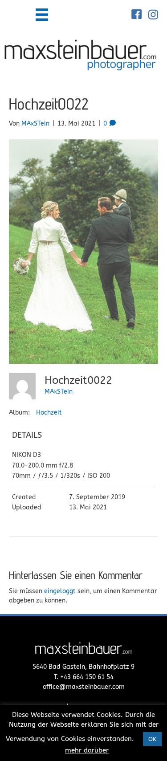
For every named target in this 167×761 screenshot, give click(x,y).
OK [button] (152, 739)
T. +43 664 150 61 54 (84, 677)
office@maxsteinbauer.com (84, 687)
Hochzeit (49, 412)
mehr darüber (87, 750)
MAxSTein (59, 391)
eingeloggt (60, 591)
